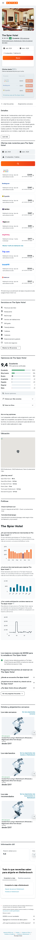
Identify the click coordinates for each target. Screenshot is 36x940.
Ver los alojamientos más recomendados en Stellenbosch (27, 796)
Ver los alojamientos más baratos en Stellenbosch (27, 754)
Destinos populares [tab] (24, 878)
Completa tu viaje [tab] (9, 878)
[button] (3, 3)
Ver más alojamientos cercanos (28, 713)
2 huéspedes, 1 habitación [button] (12, 53)
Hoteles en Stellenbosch (12, 891)
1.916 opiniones (24, 38)
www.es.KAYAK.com (8, 932)
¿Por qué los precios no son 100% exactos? (17, 923)
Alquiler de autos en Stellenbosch (14, 889)
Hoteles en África (26, 932)
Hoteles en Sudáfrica (9, 934)
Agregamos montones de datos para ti (15, 920)
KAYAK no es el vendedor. (11, 916)
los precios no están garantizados (11, 911)
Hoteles (17, 932)
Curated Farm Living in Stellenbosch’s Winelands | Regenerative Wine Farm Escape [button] (17, 738)
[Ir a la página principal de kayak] (12, 3)
